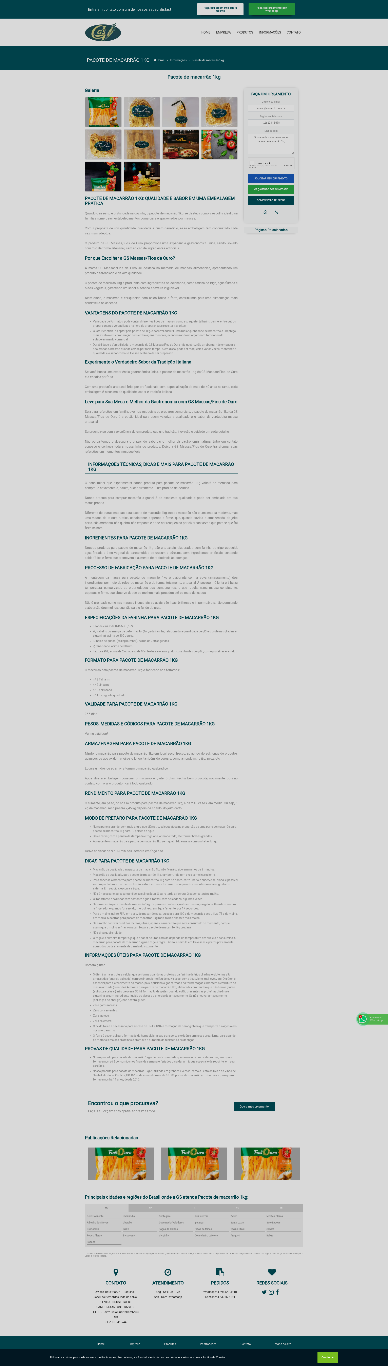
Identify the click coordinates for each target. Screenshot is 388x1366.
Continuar (328, 1357)
